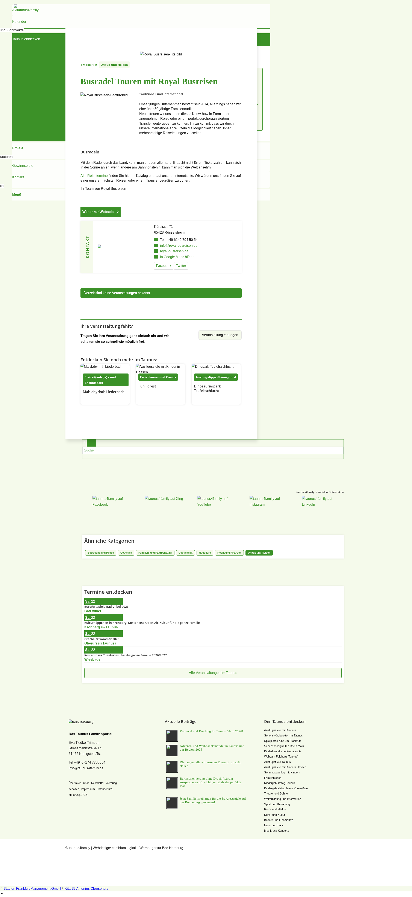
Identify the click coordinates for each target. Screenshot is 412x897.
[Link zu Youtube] (68, 865)
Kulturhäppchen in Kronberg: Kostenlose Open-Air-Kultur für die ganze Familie (142, 623)
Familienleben (272, 777)
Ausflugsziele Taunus (277, 762)
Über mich (75, 783)
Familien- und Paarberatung (155, 552)
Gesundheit (185, 552)
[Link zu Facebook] (68, 854)
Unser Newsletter (93, 783)
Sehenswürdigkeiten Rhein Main (284, 746)
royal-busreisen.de (174, 251)
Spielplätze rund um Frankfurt (282, 740)
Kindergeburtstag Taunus (279, 783)
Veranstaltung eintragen (220, 335)
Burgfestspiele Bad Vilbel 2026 (106, 607)
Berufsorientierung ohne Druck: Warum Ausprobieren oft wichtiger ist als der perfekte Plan (210, 782)
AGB (85, 794)
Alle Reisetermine (94, 176)
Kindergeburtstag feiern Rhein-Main (286, 788)
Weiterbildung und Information (282, 799)
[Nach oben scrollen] (2, 894)
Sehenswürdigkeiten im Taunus (283, 735)
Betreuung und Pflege (101, 552)
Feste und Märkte (275, 809)
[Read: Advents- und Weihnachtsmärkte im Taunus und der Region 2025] (172, 750)
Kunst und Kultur (274, 814)
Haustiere (205, 552)
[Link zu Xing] (68, 859)
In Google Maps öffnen (177, 257)
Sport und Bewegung (277, 804)
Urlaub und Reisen (114, 64)
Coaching (126, 552)
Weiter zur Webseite (98, 212)
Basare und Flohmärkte (278, 820)
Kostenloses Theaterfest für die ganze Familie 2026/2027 (125, 655)
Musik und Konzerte (276, 830)
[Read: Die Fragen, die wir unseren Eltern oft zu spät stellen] (172, 767)
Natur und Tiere (273, 825)
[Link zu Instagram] (68, 871)
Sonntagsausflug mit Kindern (282, 772)
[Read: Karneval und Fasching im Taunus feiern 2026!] (172, 736)
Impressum (88, 789)
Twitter (181, 266)
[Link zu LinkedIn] (68, 876)
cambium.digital (124, 848)
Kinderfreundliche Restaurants (282, 751)
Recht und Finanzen (229, 552)
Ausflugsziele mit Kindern (280, 730)
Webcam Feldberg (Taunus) (281, 756)
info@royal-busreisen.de (178, 245)
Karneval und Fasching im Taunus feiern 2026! (211, 731)
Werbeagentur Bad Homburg (161, 848)
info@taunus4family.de (86, 768)
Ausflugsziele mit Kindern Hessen (285, 767)
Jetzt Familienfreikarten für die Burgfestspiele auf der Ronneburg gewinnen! (213, 800)
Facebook (163, 266)
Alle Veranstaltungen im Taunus (213, 673)
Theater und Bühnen (276, 793)
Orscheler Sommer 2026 (101, 639)
